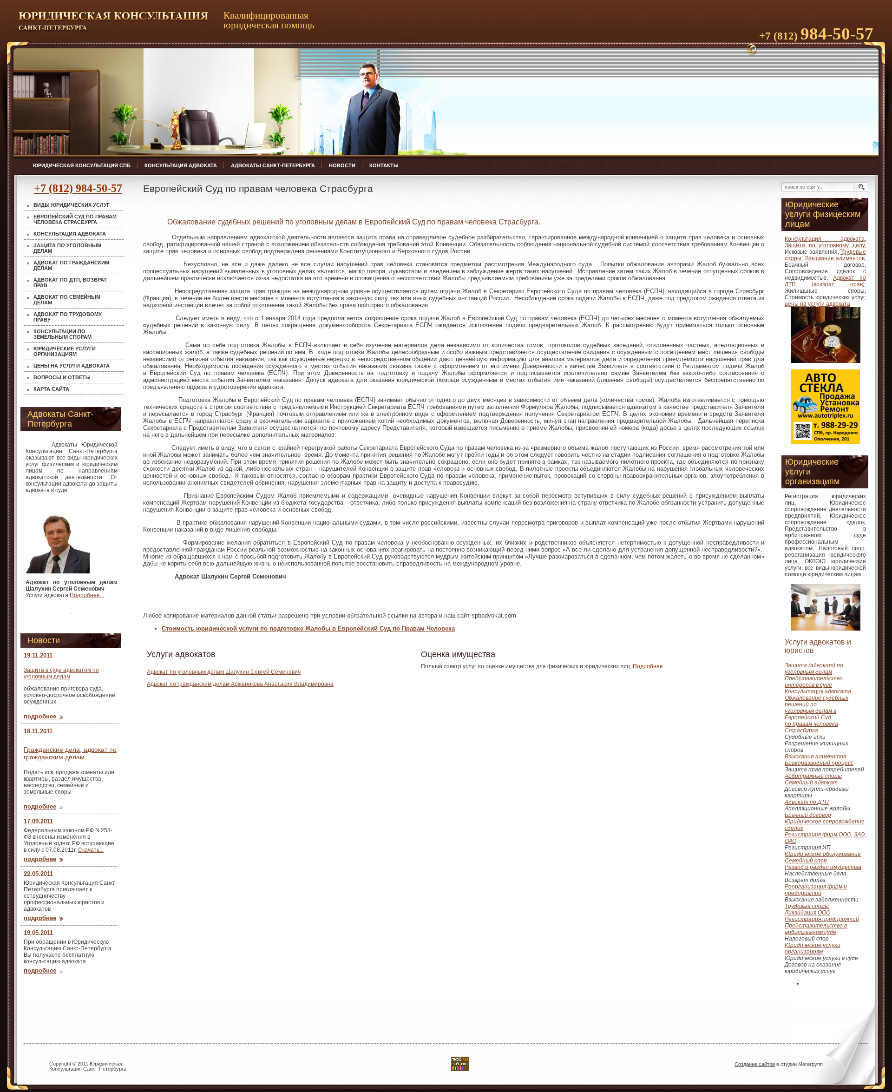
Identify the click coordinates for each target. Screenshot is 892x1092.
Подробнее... (87, 595)
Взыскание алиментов (835, 258)
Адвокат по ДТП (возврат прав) (825, 281)
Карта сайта (51, 389)
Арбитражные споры (813, 776)
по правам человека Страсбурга (811, 727)
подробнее (40, 716)
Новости (342, 165)
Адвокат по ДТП (807, 802)
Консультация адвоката (180, 165)
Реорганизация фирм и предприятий (816, 889)
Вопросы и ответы (62, 377)
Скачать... (91, 850)
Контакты (384, 165)
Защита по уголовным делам (67, 248)
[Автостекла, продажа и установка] (825, 442)
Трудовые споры (807, 906)
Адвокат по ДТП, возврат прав (70, 282)
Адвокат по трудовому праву (67, 316)
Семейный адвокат (811, 782)
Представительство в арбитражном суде (816, 928)
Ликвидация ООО (807, 912)
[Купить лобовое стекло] (71, 610)
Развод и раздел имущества (823, 867)
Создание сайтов (755, 1064)
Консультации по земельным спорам (62, 334)
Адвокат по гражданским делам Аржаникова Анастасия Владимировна (240, 684)
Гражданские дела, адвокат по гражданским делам (70, 753)
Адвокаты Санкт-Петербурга (273, 165)
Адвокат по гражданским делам (71, 265)
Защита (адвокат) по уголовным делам (814, 668)
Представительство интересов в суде (814, 681)
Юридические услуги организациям (64, 351)
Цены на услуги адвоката (71, 365)
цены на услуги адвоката (817, 304)
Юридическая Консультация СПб (82, 165)
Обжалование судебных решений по (816, 701)
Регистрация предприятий (822, 919)
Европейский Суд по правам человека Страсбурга (75, 219)
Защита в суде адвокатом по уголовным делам (61, 673)
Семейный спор (806, 860)
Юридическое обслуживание (823, 854)
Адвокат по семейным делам (66, 299)
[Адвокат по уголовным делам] (58, 536)
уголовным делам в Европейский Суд (810, 714)
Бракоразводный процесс (819, 763)
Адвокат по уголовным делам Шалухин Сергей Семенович (224, 672)
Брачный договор (808, 815)
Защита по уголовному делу (825, 245)
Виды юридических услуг (71, 205)
